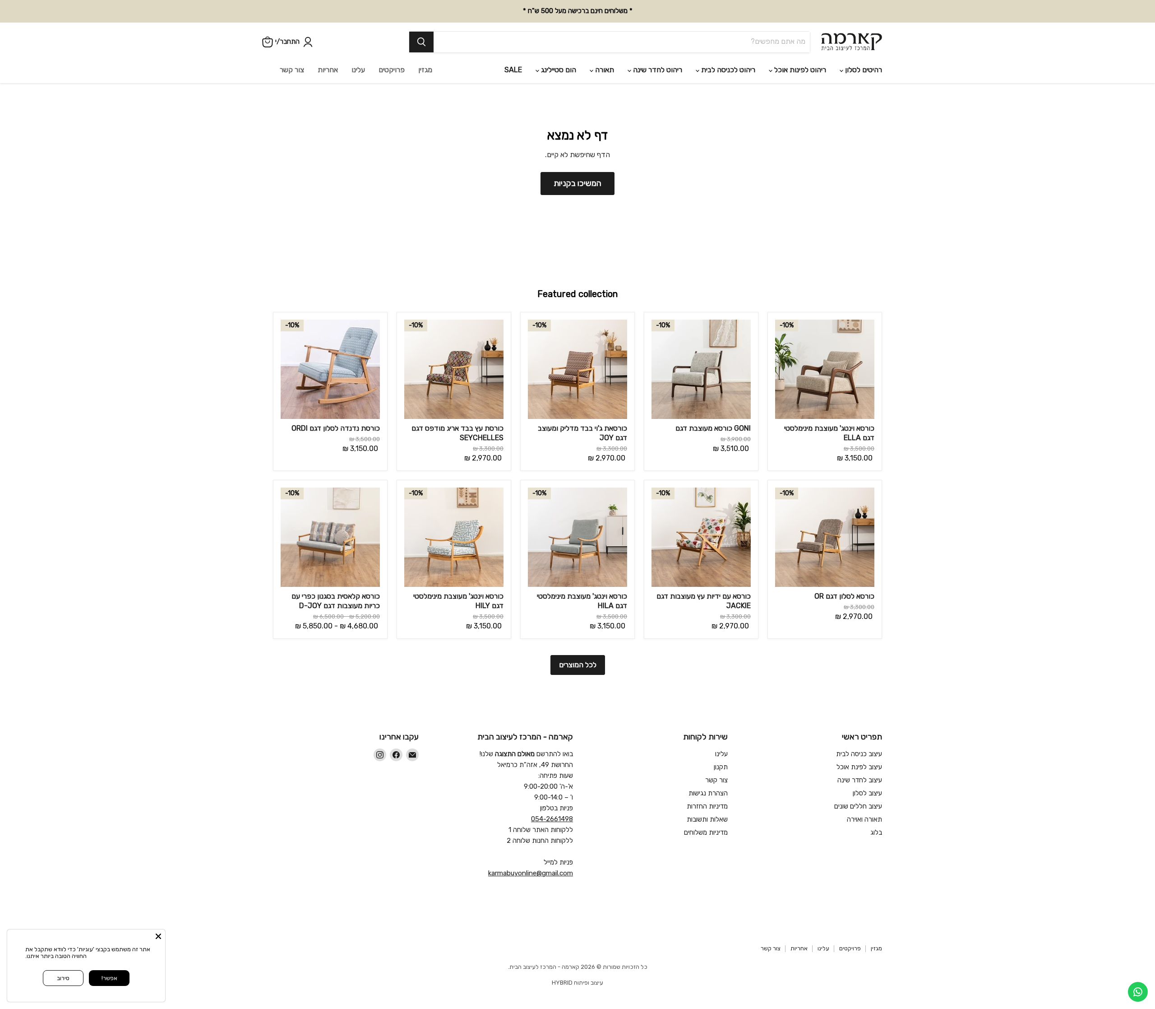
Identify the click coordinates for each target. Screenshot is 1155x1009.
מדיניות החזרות (707, 806)
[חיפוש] (421, 42)
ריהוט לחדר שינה (656, 69)
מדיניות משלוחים (706, 832)
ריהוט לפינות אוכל (799, 69)
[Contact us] (1138, 992)
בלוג (876, 832)
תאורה (603, 69)
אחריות (328, 69)
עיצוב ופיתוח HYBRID (577, 982)
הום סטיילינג (557, 69)
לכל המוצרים (577, 664)
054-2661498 (552, 819)
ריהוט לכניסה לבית (727, 69)
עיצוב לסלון (867, 793)
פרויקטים (392, 69)
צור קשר (292, 69)
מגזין (425, 69)
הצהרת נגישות (708, 793)
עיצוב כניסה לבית (859, 754)
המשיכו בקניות (577, 183)
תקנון (721, 767)
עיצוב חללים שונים (858, 806)
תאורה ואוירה (864, 819)
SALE (513, 69)
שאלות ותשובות (707, 819)
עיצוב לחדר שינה (859, 780)
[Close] (158, 936)
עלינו (358, 69)
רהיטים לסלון (862, 69)
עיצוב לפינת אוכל (859, 767)
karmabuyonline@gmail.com (530, 873)
